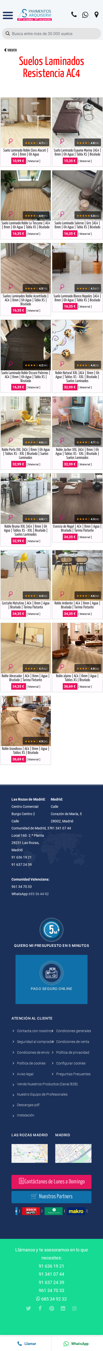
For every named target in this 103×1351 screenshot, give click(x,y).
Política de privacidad (72, 1052)
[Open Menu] (8, 12)
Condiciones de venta (72, 1042)
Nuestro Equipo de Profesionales (42, 1094)
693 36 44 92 (38, 894)
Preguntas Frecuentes (73, 1074)
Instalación (25, 1115)
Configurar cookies (71, 1063)
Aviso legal (25, 1074)
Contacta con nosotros (35, 1031)
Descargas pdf (28, 1105)
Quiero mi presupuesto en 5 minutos (51, 945)
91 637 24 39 (51, 1282)
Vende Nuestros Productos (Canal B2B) (47, 1084)
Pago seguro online (51, 988)
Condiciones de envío (33, 1052)
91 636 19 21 (51, 1266)
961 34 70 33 (51, 1290)
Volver (12, 50)
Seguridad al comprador (35, 1042)
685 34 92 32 (53, 1299)
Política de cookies (31, 1063)
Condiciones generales (73, 1031)
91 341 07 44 (51, 1274)
